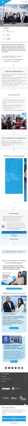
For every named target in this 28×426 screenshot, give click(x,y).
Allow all (14, 417)
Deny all (14, 420)
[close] (25, 405)
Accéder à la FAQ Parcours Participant (14, 288)
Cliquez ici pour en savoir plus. (15, 228)
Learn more (4, 413)
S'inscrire (13, 361)
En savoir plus (13, 328)
